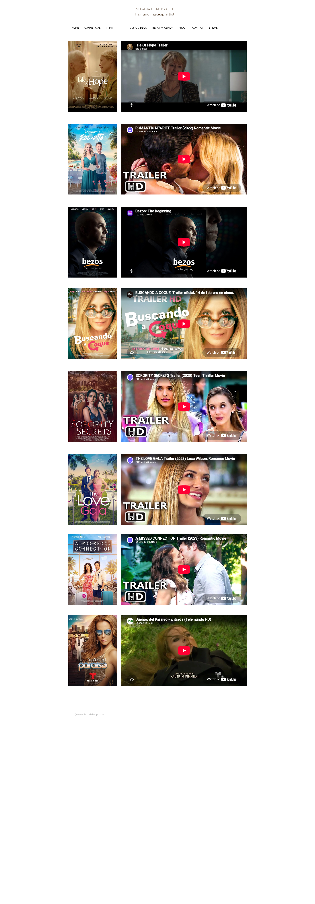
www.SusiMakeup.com (90, 714)
